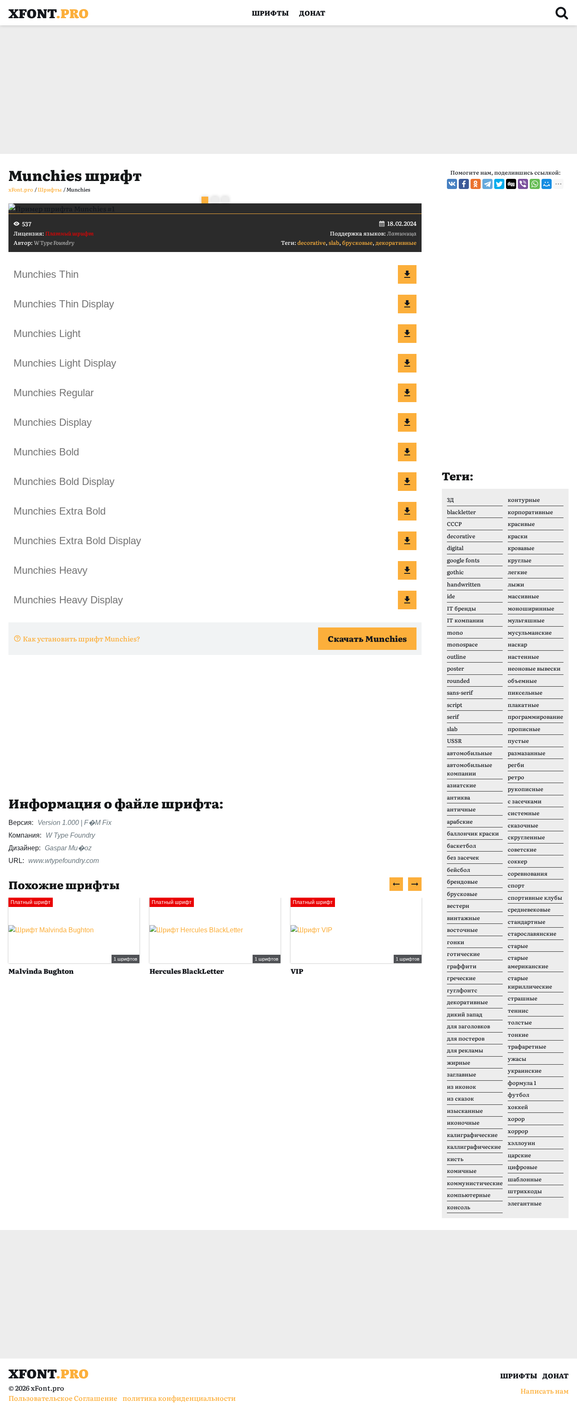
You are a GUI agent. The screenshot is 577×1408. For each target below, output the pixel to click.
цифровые (522, 1167)
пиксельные (525, 692)
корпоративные (530, 512)
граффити (461, 966)
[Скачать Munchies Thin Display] (407, 304)
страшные (522, 998)
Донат (312, 13)
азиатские (461, 785)
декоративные (396, 242)
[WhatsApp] (535, 184)
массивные (523, 596)
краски (518, 536)
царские (519, 1155)
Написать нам (544, 1391)
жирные (458, 1062)
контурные (524, 500)
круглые (519, 560)
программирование (535, 716)
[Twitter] (499, 184)
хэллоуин (521, 1143)
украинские (525, 1070)
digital (455, 548)
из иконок (461, 1086)
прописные (524, 729)
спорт (516, 885)
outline (456, 656)
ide (451, 596)
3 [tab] (225, 200)
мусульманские (530, 632)
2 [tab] (215, 200)
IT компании (465, 620)
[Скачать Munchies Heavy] (407, 570)
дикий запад (464, 1014)
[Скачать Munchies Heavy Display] (407, 600)
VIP (297, 971)
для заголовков (468, 1026)
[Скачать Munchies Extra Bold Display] (407, 540)
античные (461, 809)
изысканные (465, 1111)
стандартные (526, 922)
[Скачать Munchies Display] (407, 422)
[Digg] (511, 184)
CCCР (454, 524)
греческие (461, 978)
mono (455, 632)
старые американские (528, 961)
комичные (461, 1171)
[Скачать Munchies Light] (407, 333)
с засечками (525, 801)
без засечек (463, 857)
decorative (311, 242)
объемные (522, 681)
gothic (455, 572)
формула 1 (522, 1083)
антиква (458, 797)
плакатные (523, 705)
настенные (523, 656)
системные (523, 813)
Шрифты (270, 13)
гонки (455, 942)
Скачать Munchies (367, 638)
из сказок (460, 1098)
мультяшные (526, 620)
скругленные (526, 837)
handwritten (464, 584)
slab (334, 242)
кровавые (521, 548)
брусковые (357, 242)
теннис (518, 1010)
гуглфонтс (462, 990)
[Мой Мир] (547, 184)
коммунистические (475, 1183)
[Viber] (523, 184)
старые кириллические (530, 982)
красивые (521, 524)
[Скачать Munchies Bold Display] (407, 481)
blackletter (461, 512)
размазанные (526, 753)
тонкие (518, 1034)
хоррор (518, 1131)
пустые (518, 741)
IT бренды (461, 608)
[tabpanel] (215, 208)
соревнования (527, 873)
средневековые (529, 909)
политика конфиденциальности (179, 1398)
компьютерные (468, 1195)
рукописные (525, 789)
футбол (518, 1094)
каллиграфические (474, 1146)
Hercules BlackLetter (187, 971)
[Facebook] (464, 184)
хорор (516, 1119)
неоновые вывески (534, 668)
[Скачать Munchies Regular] (407, 393)
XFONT (48, 12)
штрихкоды (525, 1191)
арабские (460, 821)
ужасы (517, 1059)
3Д (450, 500)
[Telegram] (487, 184)
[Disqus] (215, 1112)
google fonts (463, 560)
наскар (517, 644)
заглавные (461, 1074)
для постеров (465, 1038)
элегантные (525, 1203)
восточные (462, 930)
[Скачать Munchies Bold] (407, 452)
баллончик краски (473, 833)
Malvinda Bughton (40, 971)
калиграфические (472, 1135)
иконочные (463, 1122)
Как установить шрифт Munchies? (81, 638)
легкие (517, 572)
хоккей (518, 1107)
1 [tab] (204, 200)
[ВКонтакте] (452, 184)
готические (463, 954)
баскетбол (461, 845)
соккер (517, 861)
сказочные (523, 825)
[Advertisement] (261, 89)
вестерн (458, 905)
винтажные (463, 918)
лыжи (516, 584)
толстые (520, 1022)
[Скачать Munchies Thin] (407, 274)
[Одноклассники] (476, 184)
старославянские (532, 933)
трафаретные (527, 1046)
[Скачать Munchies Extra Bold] (407, 511)
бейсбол (458, 870)
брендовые (462, 881)
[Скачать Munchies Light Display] (407, 363)
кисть (455, 1159)
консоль (458, 1207)
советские (522, 849)
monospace (462, 644)
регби (516, 765)
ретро (516, 777)
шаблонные (525, 1179)
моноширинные (531, 608)
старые (518, 946)
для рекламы (465, 1050)
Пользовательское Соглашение (62, 1398)
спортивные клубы (535, 897)
